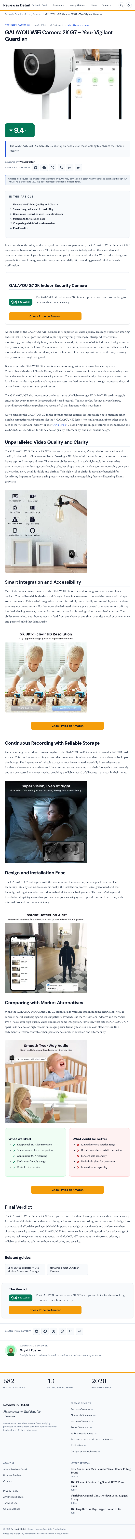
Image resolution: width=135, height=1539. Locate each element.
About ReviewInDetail (15, 1469)
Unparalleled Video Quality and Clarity (35, 204)
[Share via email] (69, 167)
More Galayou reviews (78, 25)
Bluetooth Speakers (83, 1415)
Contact (7, 1481)
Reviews (57, 5)
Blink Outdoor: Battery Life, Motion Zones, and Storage (23, 1269)
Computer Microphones (85, 1451)
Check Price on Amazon (45, 316)
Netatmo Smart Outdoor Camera (64, 1269)
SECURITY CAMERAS (17, 25)
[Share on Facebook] (44, 167)
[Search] (121, 5)
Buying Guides (76, 5)
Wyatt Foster (30, 1350)
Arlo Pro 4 (60, 425)
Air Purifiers (78, 1445)
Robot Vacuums (81, 1427)
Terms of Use (10, 1502)
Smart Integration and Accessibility (33, 209)
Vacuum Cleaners (82, 1421)
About (105, 5)
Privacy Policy (10, 1490)
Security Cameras (33, 14)
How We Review (12, 1475)
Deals (94, 5)
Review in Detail (16, 5)
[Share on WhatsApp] (61, 167)
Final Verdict (20, 228)
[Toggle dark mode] (129, 5)
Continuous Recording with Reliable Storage (38, 214)
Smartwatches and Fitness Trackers (92, 1439)
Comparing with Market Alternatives (34, 223)
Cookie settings (11, 1508)
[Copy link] (78, 167)
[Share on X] (52, 167)
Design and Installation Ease (29, 219)
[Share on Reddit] (35, 167)
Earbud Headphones (83, 1433)
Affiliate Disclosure (13, 1496)
